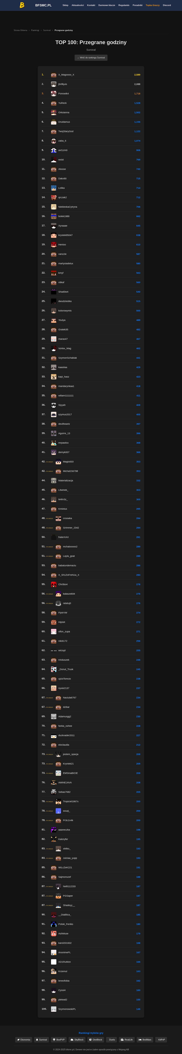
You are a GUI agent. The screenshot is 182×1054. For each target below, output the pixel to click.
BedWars (146, 1040)
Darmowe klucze (106, 5)
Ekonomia (25, 1040)
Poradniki (137, 5)
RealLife (128, 1040)
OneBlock (97, 1040)
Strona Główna (20, 30)
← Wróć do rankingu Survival (91, 57)
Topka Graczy (153, 5)
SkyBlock (78, 1040)
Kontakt (91, 5)
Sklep (65, 5)
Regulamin (123, 5)
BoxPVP (60, 1040)
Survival (46, 30)
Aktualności (78, 5)
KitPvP (161, 1040)
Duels (112, 1040)
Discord (167, 5)
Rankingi (35, 30)
